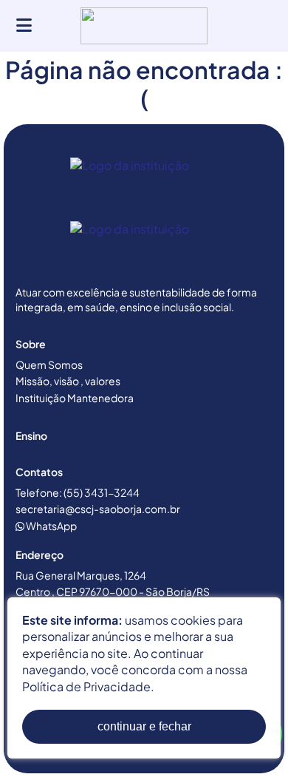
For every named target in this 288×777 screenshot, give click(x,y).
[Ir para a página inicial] (144, 182)
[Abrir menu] (24, 26)
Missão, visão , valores (68, 380)
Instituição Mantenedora (75, 397)
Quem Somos (49, 364)
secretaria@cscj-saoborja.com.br (98, 508)
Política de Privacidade (86, 686)
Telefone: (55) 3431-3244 (78, 492)
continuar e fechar (144, 726)
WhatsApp (50, 525)
